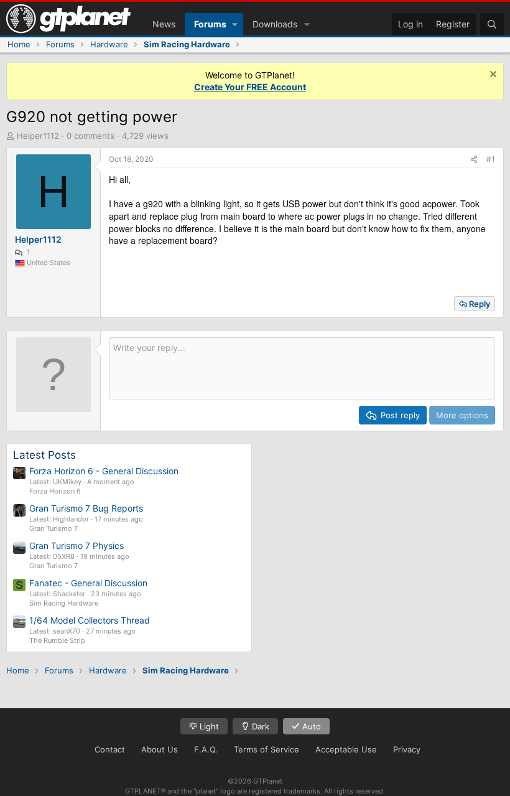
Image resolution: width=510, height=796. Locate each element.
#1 (490, 159)
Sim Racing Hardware (63, 603)
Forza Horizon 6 (55, 491)
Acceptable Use (346, 749)
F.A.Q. (206, 749)
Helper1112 (38, 136)
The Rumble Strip (57, 640)
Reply (479, 304)
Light (208, 726)
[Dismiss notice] (491, 75)
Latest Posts (44, 455)
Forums (210, 24)
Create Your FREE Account (250, 87)
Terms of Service (266, 749)
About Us (159, 749)
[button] (234, 24)
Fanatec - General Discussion (88, 583)
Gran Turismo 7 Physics (76, 545)
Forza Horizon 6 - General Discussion (103, 471)
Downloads (275, 24)
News (163, 24)
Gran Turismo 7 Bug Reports (86, 508)
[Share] (474, 159)
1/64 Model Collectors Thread (89, 620)
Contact (110, 749)
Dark (259, 726)
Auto (310, 726)
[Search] (492, 24)
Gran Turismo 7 (53, 528)
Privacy (406, 749)
